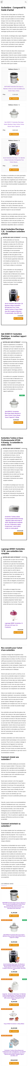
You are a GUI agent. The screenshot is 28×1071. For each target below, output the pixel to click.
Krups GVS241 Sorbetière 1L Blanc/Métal (14, 1023)
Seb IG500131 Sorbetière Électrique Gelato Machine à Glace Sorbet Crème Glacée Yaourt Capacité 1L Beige (13, 414)
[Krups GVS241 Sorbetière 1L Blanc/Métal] (14, 1016)
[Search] (25, 2)
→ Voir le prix (15, 98)
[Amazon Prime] (21, 94)
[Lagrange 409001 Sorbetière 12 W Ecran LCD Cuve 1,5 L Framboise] (14, 615)
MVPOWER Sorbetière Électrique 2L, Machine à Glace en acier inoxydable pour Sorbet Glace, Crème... (14, 89)
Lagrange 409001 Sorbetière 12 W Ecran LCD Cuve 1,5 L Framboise (14, 625)
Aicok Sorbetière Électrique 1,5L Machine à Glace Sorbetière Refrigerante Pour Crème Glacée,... (14, 160)
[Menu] (2, 2)
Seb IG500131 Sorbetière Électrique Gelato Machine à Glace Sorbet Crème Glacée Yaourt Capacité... (14, 124)
